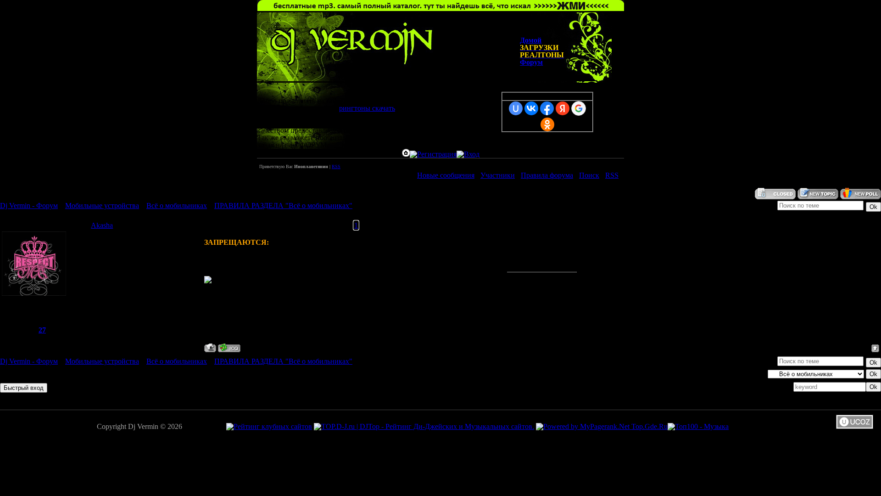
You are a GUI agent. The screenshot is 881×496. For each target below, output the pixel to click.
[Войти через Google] (578, 108)
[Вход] (468, 154)
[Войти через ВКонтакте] (531, 108)
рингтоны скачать (367, 108)
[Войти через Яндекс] (562, 108)
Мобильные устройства (102, 205)
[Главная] (406, 154)
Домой (530, 40)
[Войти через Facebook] (547, 108)
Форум (531, 62)
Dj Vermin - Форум (29, 205)
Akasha (102, 225)
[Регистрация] (433, 154)
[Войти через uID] (516, 108)
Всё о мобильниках (176, 205)
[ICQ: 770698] (229, 348)
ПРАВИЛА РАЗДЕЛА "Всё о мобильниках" (283, 205)
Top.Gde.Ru (649, 426)
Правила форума (547, 175)
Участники (497, 175)
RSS (336, 166)
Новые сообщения (445, 175)
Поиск (589, 175)
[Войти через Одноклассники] (547, 124)
